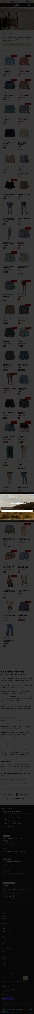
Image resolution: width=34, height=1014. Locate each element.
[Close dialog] (32, 495)
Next (17, 510)
